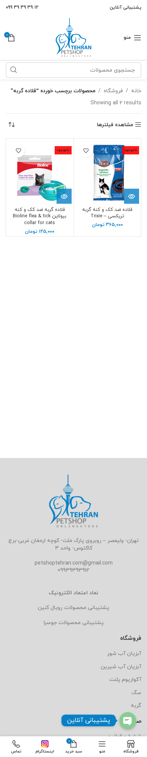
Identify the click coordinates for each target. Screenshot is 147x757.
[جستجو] (13, 70)
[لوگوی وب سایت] (73, 37)
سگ (136, 692)
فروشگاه (113, 91)
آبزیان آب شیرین (121, 666)
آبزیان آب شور (124, 653)
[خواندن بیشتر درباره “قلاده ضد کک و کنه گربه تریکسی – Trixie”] (131, 196)
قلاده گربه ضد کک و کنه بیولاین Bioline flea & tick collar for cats (39, 216)
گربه (136, 705)
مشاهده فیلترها (115, 125)
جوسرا (50, 622)
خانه (136, 91)
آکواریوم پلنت (125, 679)
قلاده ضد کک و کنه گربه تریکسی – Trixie (107, 213)
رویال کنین (50, 607)
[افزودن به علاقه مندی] (86, 150)
